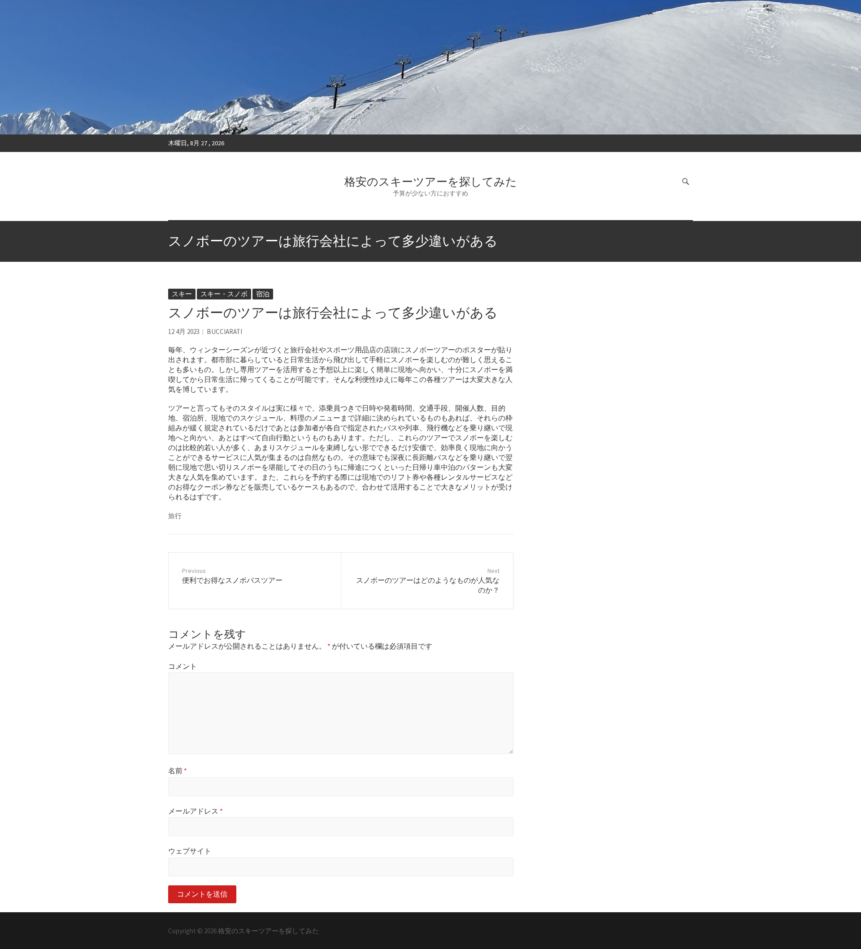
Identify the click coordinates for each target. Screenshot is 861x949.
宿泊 (263, 294)
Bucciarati (224, 331)
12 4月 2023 (184, 331)
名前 (177, 770)
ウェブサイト (189, 850)
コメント (182, 666)
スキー (182, 294)
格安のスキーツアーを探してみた (430, 181)
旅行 (175, 515)
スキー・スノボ (224, 294)
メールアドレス (195, 810)
